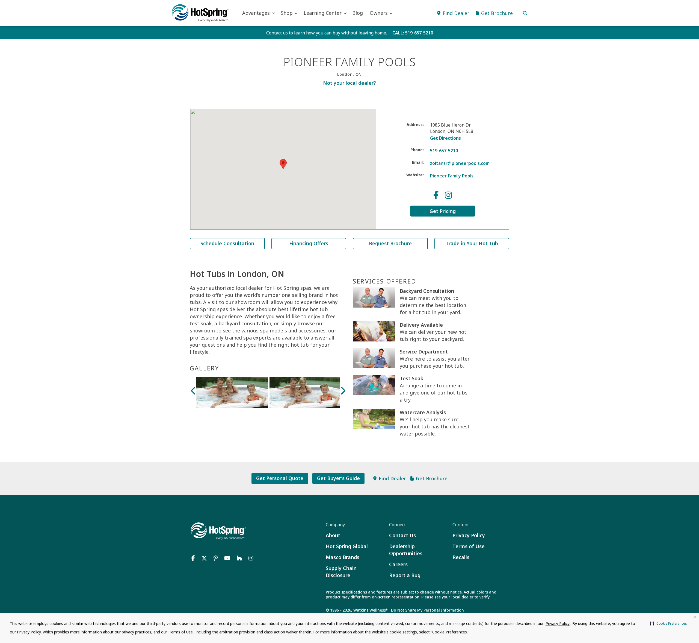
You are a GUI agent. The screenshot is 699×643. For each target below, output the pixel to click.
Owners (379, 13)
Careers (398, 564)
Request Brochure (390, 243)
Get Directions (445, 138)
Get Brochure (432, 478)
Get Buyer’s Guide (338, 478)
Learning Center (323, 13)
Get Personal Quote (279, 478)
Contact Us (402, 535)
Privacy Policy (468, 535)
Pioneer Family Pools (451, 176)
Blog (357, 13)
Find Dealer (392, 478)
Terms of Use (468, 546)
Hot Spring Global (347, 546)
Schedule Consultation (227, 243)
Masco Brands (342, 557)
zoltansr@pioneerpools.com (460, 163)
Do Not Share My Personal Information (427, 610)
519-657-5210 (444, 151)
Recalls (460, 557)
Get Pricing (443, 211)
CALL (412, 33)
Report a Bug (404, 575)
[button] (668, 623)
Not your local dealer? (349, 83)
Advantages (256, 13)
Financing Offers (308, 243)
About (333, 535)
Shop (287, 13)
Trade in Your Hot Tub (472, 243)
